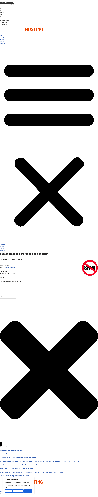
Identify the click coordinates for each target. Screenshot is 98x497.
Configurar (9, 491)
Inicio (1, 35)
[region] (18, 485)
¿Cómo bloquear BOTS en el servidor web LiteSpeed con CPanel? (18, 457)
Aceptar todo (28, 491)
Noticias (2, 41)
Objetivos (2, 39)
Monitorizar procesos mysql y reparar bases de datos (15, 476)
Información (2, 43)
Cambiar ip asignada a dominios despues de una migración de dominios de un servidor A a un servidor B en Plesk (31, 472)
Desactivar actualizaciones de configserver (12, 450)
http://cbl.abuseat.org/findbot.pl (10, 267)
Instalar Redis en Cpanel (6, 454)
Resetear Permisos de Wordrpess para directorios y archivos (17, 468)
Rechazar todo (18, 491)
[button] (7, 3)
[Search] (1, 444)
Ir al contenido (3, 1)
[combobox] (8, 297)
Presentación (3, 37)
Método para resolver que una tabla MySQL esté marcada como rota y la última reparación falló (26, 465)
